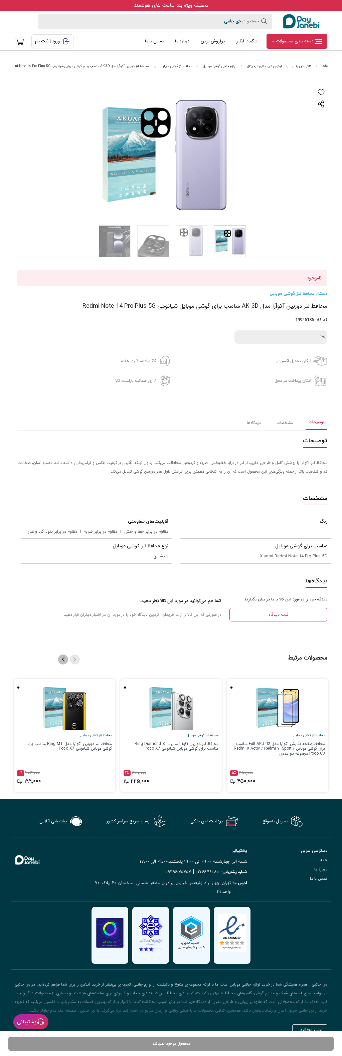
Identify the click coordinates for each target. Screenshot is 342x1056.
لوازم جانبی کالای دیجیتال (264, 66)
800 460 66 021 (208, 872)
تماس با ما (154, 41)
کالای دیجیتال (302, 66)
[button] (63, 659)
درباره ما (182, 41)
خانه (325, 65)
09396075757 (178, 872)
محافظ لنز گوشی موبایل (176, 66)
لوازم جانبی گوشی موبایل (219, 66)
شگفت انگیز (247, 41)
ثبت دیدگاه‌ (278, 614)
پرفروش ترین (213, 41)
